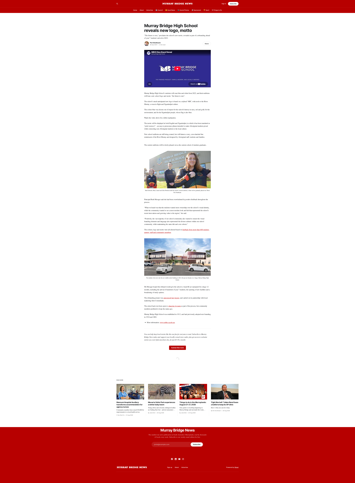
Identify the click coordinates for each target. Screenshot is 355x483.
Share (207, 44)
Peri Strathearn (155, 43)
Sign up (169, 467)
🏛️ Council (159, 10)
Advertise (149, 10)
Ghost (237, 467)
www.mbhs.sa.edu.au (167, 322)
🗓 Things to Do (217, 10)
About (142, 10)
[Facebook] (172, 459)
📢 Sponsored (196, 10)
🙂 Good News (170, 10)
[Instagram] (183, 459)
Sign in (224, 4)
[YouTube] (179, 459)
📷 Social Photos (183, 10)
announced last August (171, 298)
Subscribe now (177, 348)
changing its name (174, 306)
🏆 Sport (206, 10)
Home (135, 10)
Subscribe (233, 4)
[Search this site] (117, 3)
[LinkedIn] (176, 459)
